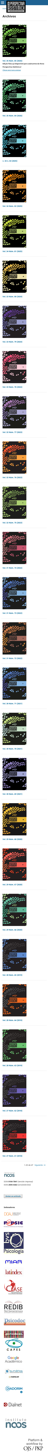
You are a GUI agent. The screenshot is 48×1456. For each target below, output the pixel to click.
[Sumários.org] (14, 1379)
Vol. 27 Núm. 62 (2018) (12, 1110)
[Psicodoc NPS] (15, 1327)
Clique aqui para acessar (12, 70)
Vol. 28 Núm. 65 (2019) (12, 975)
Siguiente (39, 1165)
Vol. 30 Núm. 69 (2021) (12, 794)
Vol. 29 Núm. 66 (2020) (12, 930)
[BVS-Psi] (14, 1255)
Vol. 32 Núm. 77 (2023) (12, 432)
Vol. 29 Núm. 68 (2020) (12, 839)
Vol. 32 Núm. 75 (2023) (12, 522)
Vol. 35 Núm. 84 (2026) (12, 115)
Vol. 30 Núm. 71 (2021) (12, 703)
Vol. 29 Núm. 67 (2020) (12, 884)
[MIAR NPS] (14, 1265)
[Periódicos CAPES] (14, 1350)
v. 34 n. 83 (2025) (10, 161)
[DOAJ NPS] (13, 1216)
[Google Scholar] (13, 1365)
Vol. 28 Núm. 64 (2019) (12, 1020)
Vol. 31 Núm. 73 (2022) (12, 613)
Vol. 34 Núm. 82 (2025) (12, 206)
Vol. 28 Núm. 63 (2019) (12, 1065)
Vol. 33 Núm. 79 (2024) (12, 342)
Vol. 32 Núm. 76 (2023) (12, 477)
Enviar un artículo (13, 1196)
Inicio (5, 8)
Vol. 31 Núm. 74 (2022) (12, 568)
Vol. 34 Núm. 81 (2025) (12, 251)
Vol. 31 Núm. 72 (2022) (12, 658)
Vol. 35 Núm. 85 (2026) (12, 61)
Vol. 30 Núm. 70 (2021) (12, 749)
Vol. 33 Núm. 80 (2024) (12, 296)
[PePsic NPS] (13, 1226)
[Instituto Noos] (9, 1176)
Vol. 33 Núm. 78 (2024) (12, 387)
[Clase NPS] (14, 1296)
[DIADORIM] (14, 1393)
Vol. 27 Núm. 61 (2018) (12, 1156)
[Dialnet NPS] (13, 1406)
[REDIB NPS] (13, 1312)
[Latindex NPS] (14, 1276)
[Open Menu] (2, 2)
